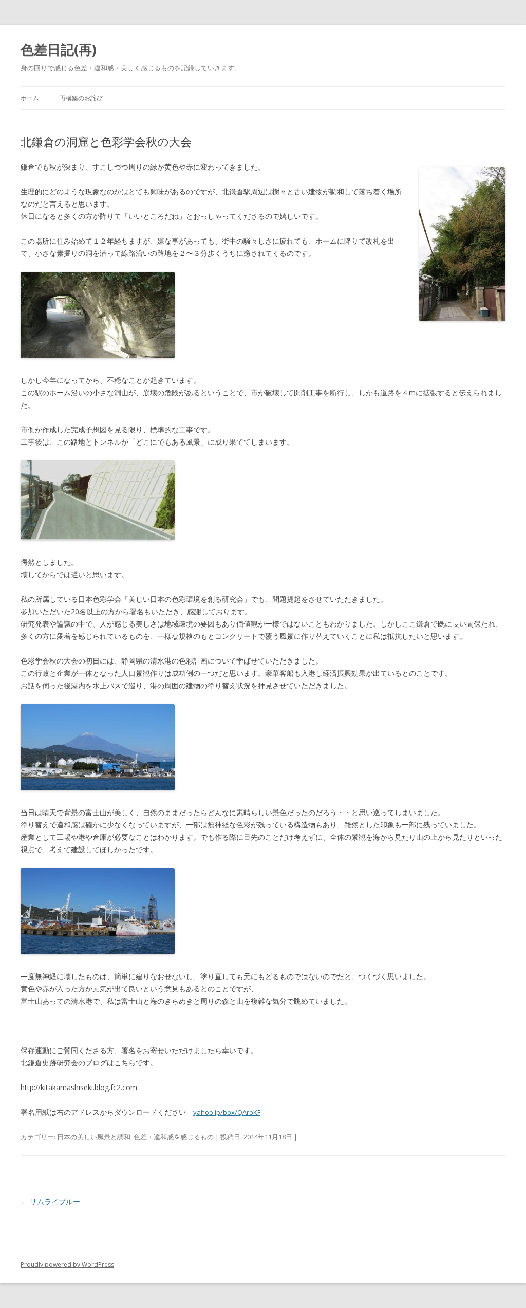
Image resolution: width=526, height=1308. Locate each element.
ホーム (30, 98)
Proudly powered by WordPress (67, 1264)
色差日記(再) (59, 49)
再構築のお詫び (81, 98)
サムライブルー (50, 1201)
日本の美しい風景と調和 (93, 1136)
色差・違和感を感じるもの (174, 1136)
